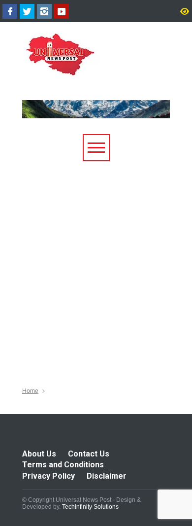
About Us (39, 453)
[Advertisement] (96, 262)
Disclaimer (107, 476)
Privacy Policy (48, 476)
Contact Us (88, 453)
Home (30, 390)
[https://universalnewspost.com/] (89, 66)
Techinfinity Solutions (90, 506)
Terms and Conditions (63, 464)
